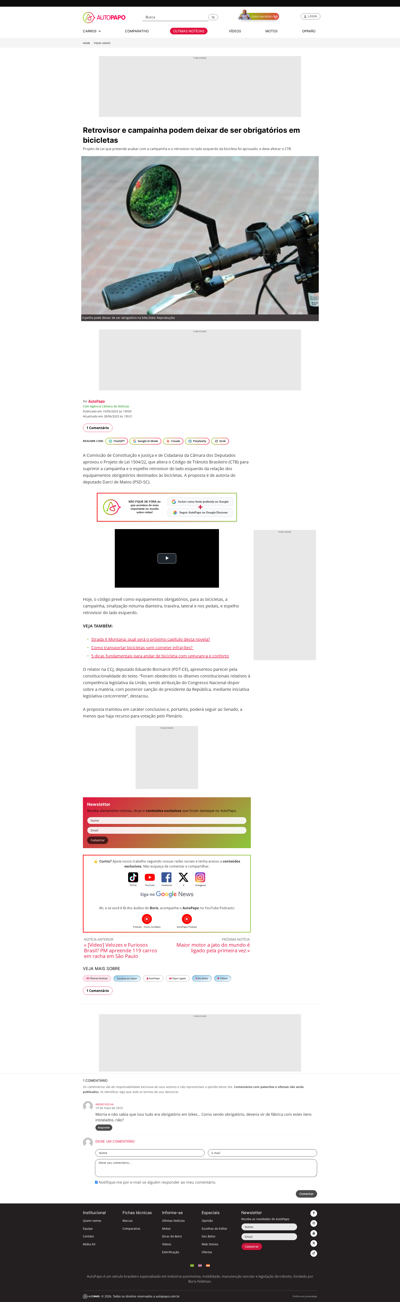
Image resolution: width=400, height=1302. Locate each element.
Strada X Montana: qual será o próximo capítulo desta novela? (150, 639)
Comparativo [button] (137, 31)
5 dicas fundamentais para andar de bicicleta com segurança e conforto (160, 656)
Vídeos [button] (235, 31)
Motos (166, 1229)
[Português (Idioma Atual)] (192, 1265)
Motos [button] (271, 31)
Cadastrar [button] (98, 840)
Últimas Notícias (98, 978)
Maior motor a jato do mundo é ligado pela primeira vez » (213, 947)
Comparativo (131, 1229)
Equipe (88, 1229)
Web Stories (210, 1244)
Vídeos (224, 978)
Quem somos (92, 1221)
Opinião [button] (308, 31)
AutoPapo (96, 401)
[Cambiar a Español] (208, 1265)
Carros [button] (90, 31)
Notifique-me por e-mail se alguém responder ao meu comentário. (157, 1182)
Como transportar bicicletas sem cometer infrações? (142, 647)
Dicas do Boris (172, 1236)
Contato (88, 1236)
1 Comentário (97, 428)
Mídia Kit (89, 1244)
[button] (213, 17)
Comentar (306, 1194)
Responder (104, 1127)
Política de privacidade (305, 1296)
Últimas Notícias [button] (188, 31)
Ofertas (207, 1252)
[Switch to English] (200, 1265)
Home (86, 43)
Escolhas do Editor (127, 978)
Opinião (207, 1221)
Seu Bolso (202, 978)
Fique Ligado (102, 43)
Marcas (127, 1221)
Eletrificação (170, 1252)
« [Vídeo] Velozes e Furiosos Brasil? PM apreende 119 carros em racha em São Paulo (120, 950)
